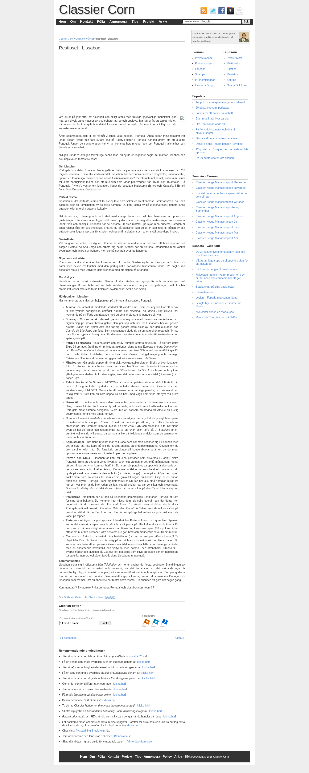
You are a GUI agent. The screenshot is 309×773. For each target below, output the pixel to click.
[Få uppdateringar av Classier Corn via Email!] (238, 11)
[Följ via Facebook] (164, 626)
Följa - (102, 756)
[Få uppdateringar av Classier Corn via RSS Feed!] (203, 11)
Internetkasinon (205, 292)
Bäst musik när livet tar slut (212, 118)
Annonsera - (153, 756)
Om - (94, 756)
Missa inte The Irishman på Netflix (217, 317)
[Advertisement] (122, 82)
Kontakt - (114, 756)
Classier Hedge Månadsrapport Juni (217, 227)
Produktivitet (234, 58)
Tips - (139, 756)
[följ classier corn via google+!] (229, 11)
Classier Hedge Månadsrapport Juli (217, 221)
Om (73, 21)
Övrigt (90, 38)
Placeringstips (203, 63)
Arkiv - (179, 756)
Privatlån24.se (137, 656)
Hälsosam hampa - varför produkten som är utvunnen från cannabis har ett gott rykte (220, 278)
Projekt (148, 21)
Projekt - (128, 756)
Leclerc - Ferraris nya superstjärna (216, 297)
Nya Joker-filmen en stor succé (215, 311)
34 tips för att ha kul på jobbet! (214, 113)
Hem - (85, 756)
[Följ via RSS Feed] (146, 626)
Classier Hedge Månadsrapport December (221, 182)
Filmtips (231, 68)
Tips (135, 21)
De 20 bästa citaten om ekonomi (215, 157)
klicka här (143, 661)
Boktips (231, 79)
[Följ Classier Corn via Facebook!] (220, 11)
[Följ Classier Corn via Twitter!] (211, 11)
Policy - (168, 756)
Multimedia (233, 63)
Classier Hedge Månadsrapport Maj (217, 232)
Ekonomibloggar (205, 79)
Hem (62, 21)
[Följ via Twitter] (155, 626)
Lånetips (200, 68)
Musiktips (233, 74)
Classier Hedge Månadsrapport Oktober (220, 201)
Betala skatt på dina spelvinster (215, 286)
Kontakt (86, 21)
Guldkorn (80, 38)
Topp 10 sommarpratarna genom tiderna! (220, 102)
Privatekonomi (204, 58)
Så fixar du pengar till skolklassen (216, 269)
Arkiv (163, 21)
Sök (187, 756)
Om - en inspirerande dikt (211, 124)
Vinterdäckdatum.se (139, 741)
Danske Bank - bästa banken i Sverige (219, 143)
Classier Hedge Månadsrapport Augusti (219, 216)
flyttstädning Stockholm (90, 730)
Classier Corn (97, 9)
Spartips (200, 74)
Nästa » (179, 637)
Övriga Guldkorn (237, 85)
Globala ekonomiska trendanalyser (217, 138)
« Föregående (68, 637)
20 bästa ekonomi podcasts (212, 107)
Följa (101, 21)
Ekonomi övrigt (204, 85)
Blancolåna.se (122, 736)
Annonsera (118, 21)
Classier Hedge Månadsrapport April (217, 238)
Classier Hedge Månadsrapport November (221, 187)
